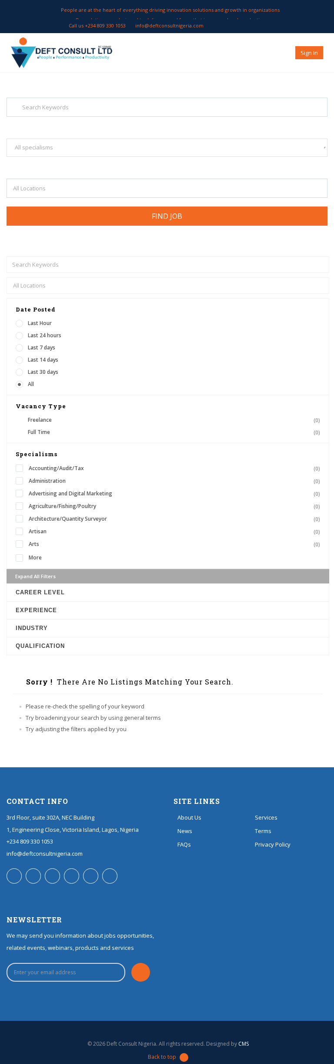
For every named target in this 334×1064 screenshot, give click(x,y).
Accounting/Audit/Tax (174, 468)
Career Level (40, 592)
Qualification (40, 646)
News (184, 831)
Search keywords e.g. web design (47, 125)
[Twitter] (240, 25)
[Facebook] (220, 25)
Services (266, 817)
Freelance (174, 420)
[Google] (270, 25)
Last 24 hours (44, 335)
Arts (174, 544)
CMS (243, 1043)
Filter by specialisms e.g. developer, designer (61, 165)
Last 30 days (43, 372)
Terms (263, 831)
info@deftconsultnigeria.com (169, 25)
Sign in (309, 53)
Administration (174, 481)
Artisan (174, 531)
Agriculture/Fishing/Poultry (174, 506)
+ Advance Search (28, 233)
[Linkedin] (250, 25)
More (35, 557)
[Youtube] (260, 25)
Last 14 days (43, 359)
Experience (36, 610)
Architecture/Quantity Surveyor (174, 519)
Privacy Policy (273, 844)
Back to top (162, 1057)
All (31, 384)
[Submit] (140, 972)
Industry (32, 628)
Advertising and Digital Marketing (174, 494)
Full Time (174, 432)
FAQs (184, 844)
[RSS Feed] (230, 25)
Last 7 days (41, 347)
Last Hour (40, 323)
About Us (189, 817)
